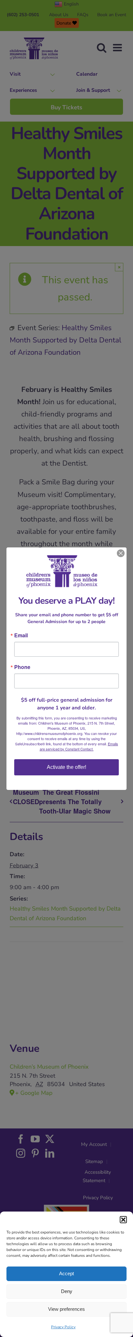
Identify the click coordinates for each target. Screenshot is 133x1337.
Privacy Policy (63, 1327)
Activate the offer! (66, 767)
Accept (66, 1273)
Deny (66, 1291)
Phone (22, 667)
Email (21, 635)
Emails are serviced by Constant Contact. (79, 746)
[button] (123, 1219)
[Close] (121, 553)
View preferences (66, 1309)
